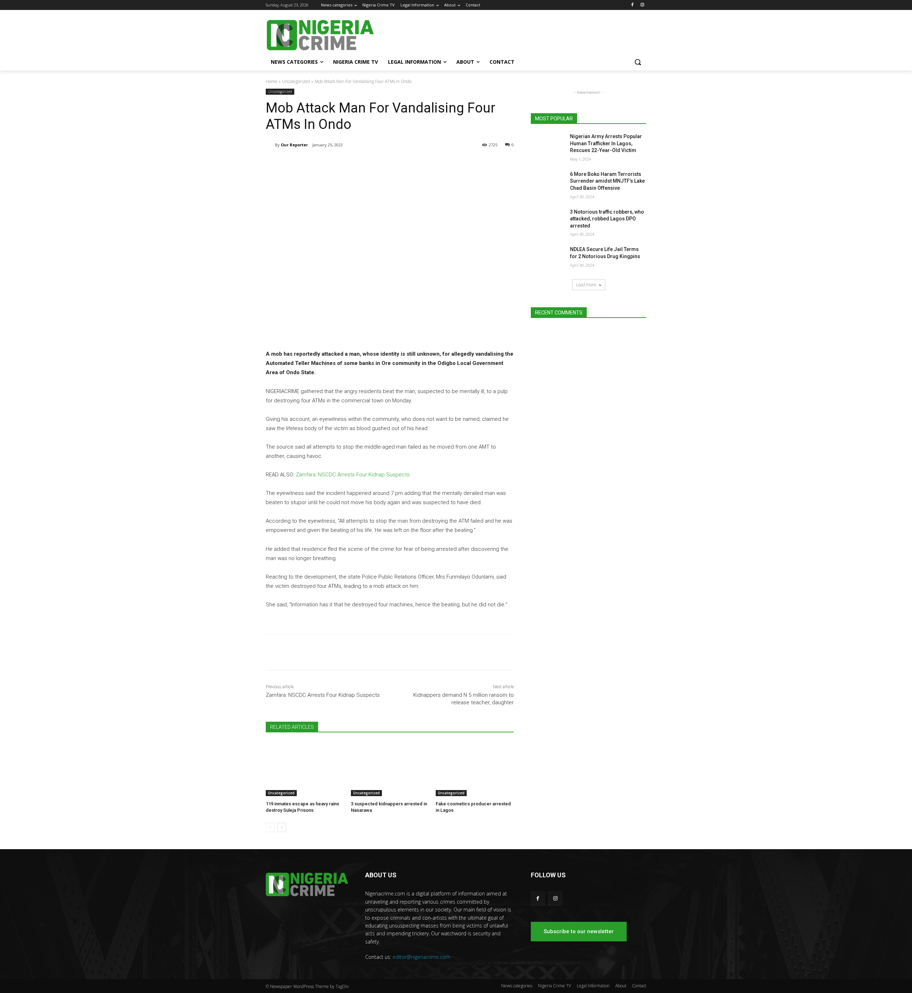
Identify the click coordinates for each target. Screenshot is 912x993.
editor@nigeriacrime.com (421, 956)
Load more (586, 285)
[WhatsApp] (366, 163)
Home (272, 81)
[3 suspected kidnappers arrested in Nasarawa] (390, 769)
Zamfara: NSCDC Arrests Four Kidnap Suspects (353, 474)
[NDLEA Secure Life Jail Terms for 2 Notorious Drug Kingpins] (548, 258)
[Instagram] (642, 5)
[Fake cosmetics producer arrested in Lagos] (475, 769)
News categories (516, 986)
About (620, 986)
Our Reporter (294, 144)
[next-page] (281, 827)
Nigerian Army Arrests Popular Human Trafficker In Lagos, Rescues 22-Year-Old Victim (606, 143)
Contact (639, 986)
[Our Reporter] (270, 144)
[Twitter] (350, 163)
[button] (637, 61)
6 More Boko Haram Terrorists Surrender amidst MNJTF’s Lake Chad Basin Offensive (607, 181)
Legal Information (593, 986)
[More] (382, 163)
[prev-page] (270, 827)
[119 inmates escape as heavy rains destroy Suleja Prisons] (305, 769)
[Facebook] (632, 5)
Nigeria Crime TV (554, 986)
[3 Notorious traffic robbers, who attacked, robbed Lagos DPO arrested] (548, 221)
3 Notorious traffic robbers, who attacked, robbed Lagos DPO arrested (607, 219)
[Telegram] (333, 163)
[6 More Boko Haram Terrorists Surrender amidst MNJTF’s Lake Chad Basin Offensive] (548, 183)
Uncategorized (296, 81)
